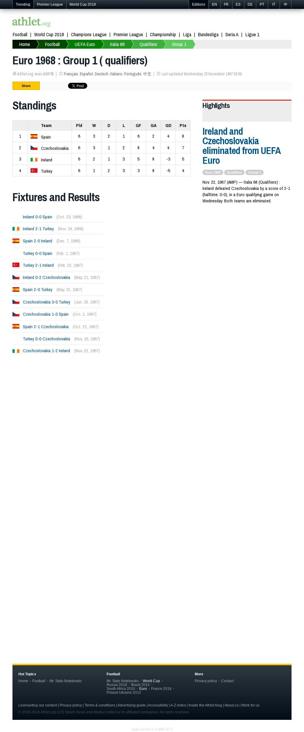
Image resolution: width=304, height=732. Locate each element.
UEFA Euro (85, 44)
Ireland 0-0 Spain (37, 217)
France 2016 (161, 688)
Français (71, 74)
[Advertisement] (152, 418)
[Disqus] (152, 552)
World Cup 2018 (82, 4)
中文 (147, 74)
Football (19, 34)
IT (273, 4)
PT (262, 4)
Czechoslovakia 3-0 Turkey (46, 302)
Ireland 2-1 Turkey (38, 229)
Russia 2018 (117, 685)
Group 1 (179, 44)
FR (226, 4)
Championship (163, 34)
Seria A (231, 34)
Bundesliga (208, 34)
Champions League (89, 34)
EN (214, 4)
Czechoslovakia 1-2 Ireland (46, 350)
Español (86, 74)
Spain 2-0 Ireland (37, 241)
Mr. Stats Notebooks (66, 681)
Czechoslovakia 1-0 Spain (46, 314)
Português (132, 74)
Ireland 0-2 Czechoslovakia (46, 277)
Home (24, 44)
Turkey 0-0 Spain (37, 253)
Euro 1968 (213, 172)
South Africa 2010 (121, 688)
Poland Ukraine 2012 (124, 692)
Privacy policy (206, 681)
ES (238, 4)
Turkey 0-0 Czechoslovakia (46, 339)
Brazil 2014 (140, 685)
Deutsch (101, 74)
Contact (227, 681)
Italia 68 (117, 44)
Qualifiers (148, 44)
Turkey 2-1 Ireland (38, 265)
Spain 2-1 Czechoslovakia (46, 326)
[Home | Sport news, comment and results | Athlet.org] (31, 23)
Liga (187, 34)
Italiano (116, 74)
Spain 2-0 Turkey (37, 289)
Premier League (50, 4)
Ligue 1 (252, 34)
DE (250, 4)
